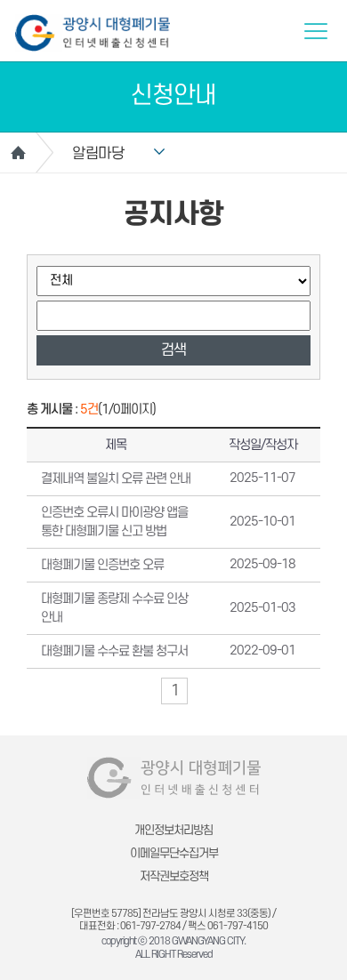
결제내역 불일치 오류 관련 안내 (115, 478)
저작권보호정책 (174, 876)
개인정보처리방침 (173, 830)
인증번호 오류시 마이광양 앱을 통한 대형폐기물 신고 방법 (114, 522)
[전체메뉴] (316, 31)
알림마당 (98, 154)
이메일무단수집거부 (174, 853)
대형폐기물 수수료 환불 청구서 (114, 651)
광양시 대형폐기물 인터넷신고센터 (92, 33)
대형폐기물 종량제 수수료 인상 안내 (114, 608)
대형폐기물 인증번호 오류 (102, 565)
